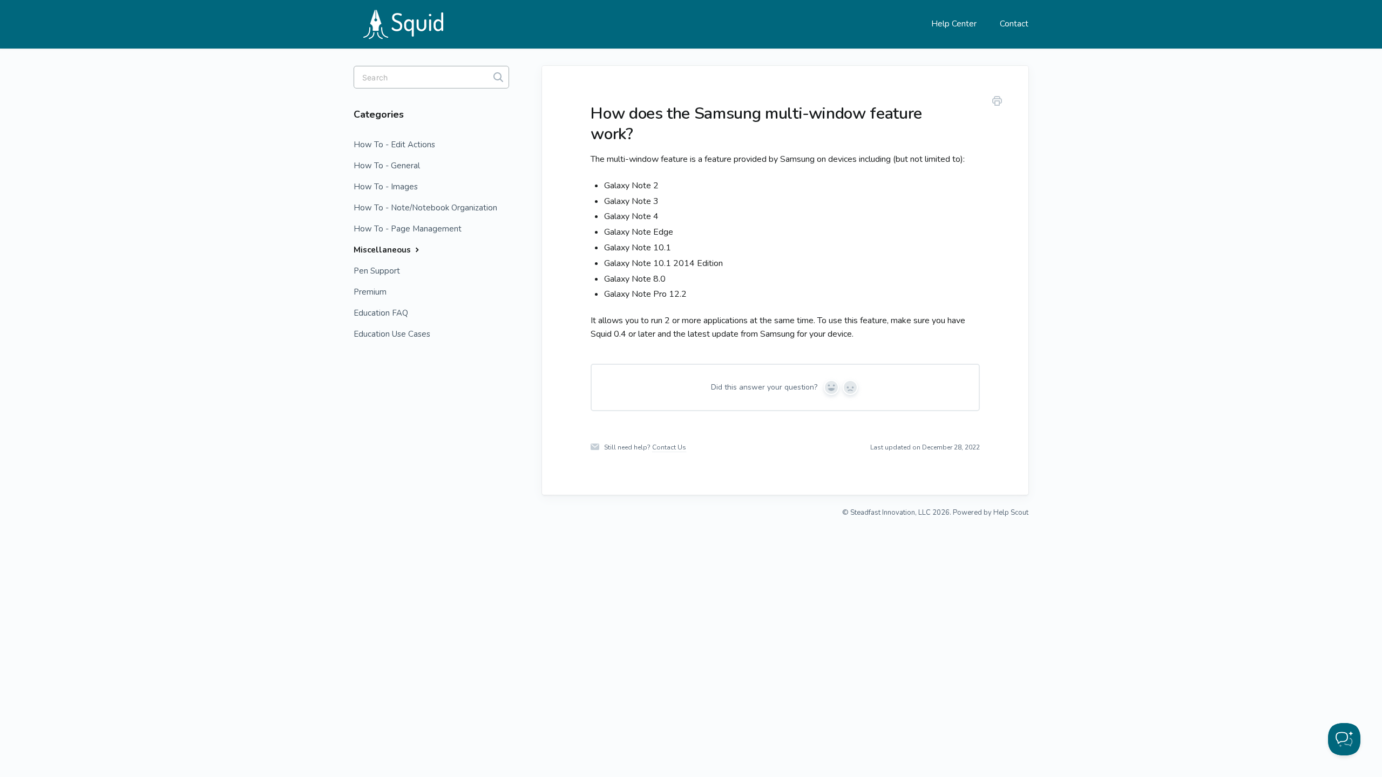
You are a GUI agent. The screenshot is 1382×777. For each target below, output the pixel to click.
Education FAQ (381, 313)
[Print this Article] (997, 102)
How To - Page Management (408, 228)
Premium (370, 292)
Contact (1014, 23)
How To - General (387, 165)
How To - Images (386, 186)
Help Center (954, 23)
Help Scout (1010, 512)
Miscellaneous (383, 249)
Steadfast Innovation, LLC (890, 512)
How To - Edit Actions (394, 144)
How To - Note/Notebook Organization (425, 207)
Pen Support (377, 270)
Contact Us (669, 447)
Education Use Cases (392, 334)
